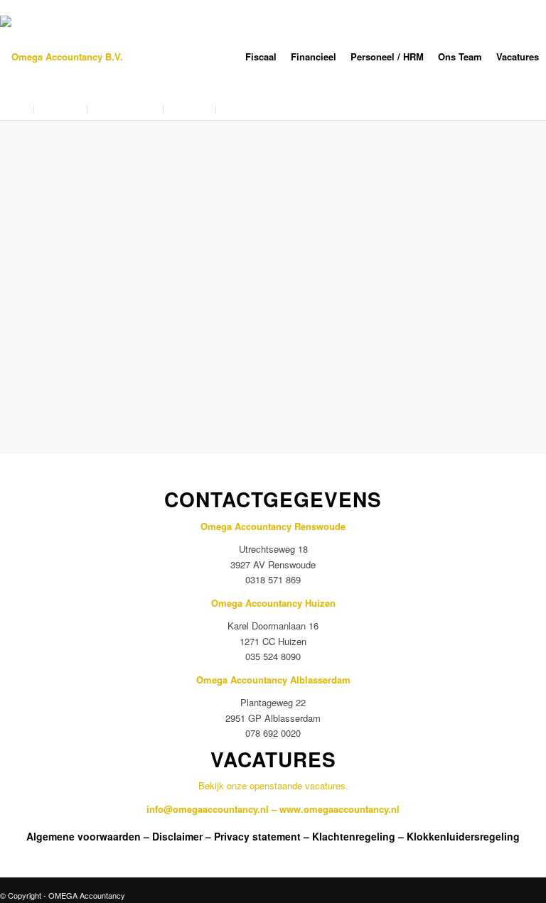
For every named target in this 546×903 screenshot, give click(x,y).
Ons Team (460, 56)
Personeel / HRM (387, 56)
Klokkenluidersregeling (463, 836)
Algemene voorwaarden (83, 836)
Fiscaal (261, 56)
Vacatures (517, 56)
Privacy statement (257, 836)
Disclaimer (177, 836)
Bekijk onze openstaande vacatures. (273, 785)
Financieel (313, 56)
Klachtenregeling (353, 836)
